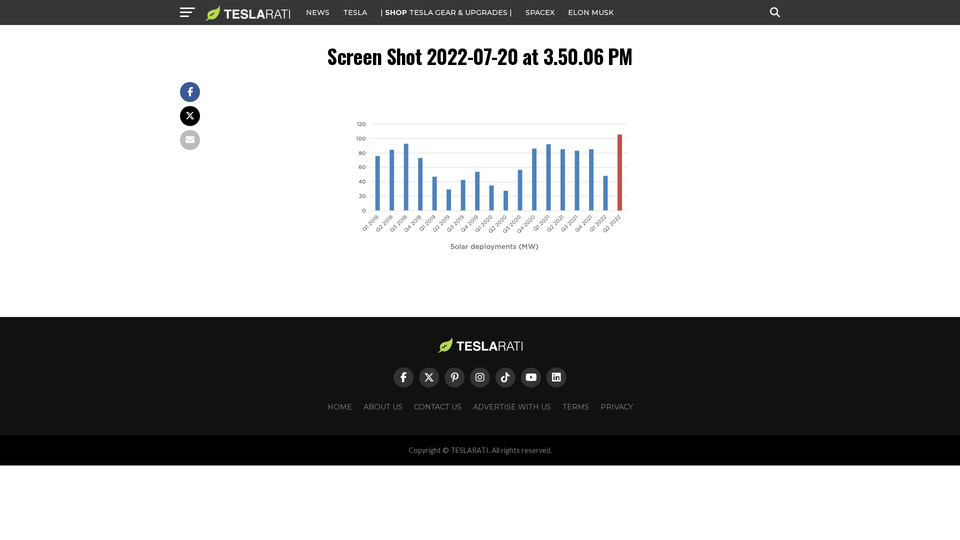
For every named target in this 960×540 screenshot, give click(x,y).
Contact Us (438, 407)
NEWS (318, 12)
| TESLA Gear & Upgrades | (446, 12)
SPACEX (540, 12)
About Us (383, 407)
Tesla (355, 12)
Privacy (616, 407)
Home (340, 407)
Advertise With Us (512, 407)
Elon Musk (591, 12)
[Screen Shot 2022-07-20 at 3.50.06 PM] (500, 250)
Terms (575, 407)
